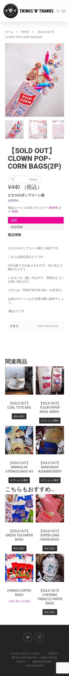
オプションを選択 (50, 420)
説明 (14, 220)
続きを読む (19, 416)
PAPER (25, 32)
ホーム (9, 32)
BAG (15, 211)
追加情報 (17, 227)
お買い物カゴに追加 (19, 601)
